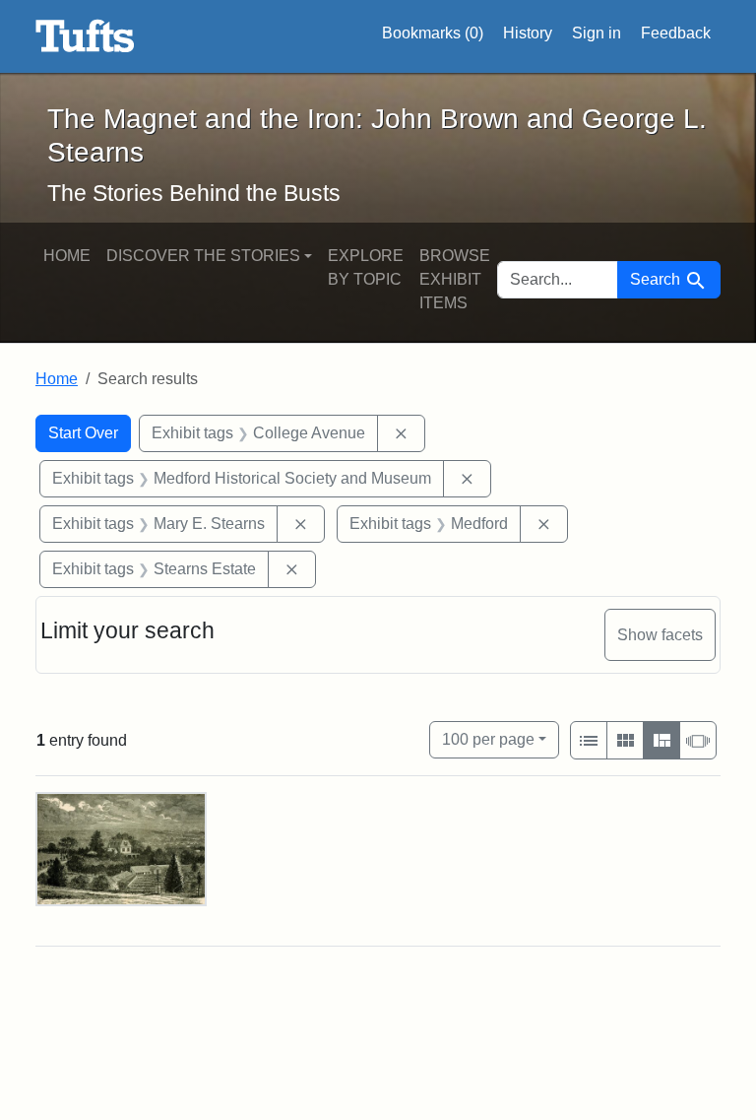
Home (67, 255)
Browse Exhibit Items (454, 279)
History (527, 33)
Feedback (676, 33)
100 (488, 739)
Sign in (596, 33)
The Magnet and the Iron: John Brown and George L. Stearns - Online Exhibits (85, 36)
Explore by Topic (366, 267)
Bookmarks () (432, 33)
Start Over (83, 433)
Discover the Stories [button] (203, 255)
